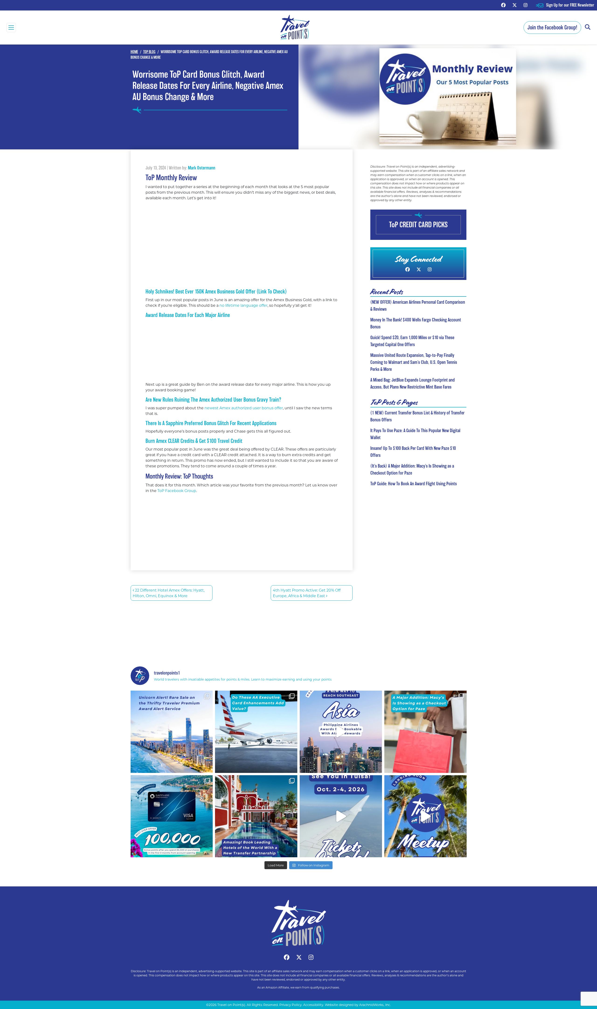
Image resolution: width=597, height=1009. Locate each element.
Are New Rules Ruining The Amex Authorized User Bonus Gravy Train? (213, 399)
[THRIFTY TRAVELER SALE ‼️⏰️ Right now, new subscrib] (172, 732)
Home (134, 52)
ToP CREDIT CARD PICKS (418, 224)
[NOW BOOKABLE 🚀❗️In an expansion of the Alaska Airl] (341, 732)
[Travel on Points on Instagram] (526, 5)
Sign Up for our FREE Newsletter (570, 5)
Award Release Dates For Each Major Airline (188, 315)
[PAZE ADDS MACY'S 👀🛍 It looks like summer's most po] (425, 732)
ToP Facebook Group (176, 490)
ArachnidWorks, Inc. (375, 1005)
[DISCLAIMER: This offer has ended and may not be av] (172, 816)
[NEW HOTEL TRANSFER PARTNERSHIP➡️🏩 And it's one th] (256, 816)
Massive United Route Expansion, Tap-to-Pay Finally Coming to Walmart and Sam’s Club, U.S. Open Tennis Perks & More (413, 362)
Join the (552, 27)
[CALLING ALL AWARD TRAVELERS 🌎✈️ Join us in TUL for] (341, 816)
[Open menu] (11, 27)
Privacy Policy (290, 1005)
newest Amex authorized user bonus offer (243, 407)
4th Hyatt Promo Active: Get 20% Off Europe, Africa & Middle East (306, 593)
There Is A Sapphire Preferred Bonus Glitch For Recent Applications (211, 423)
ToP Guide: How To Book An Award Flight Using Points (413, 483)
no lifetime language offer (243, 305)
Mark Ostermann (201, 167)
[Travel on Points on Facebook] (503, 5)
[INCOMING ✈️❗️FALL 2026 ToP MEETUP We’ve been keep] (425, 816)
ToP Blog (149, 52)
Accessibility (313, 1005)
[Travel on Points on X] (514, 5)
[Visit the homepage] (298, 923)
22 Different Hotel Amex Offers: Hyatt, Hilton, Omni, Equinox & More (169, 593)
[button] (587, 27)
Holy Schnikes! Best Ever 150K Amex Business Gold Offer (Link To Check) (216, 291)
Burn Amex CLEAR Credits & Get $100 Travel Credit (194, 441)
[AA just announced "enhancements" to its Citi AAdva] (256, 732)
